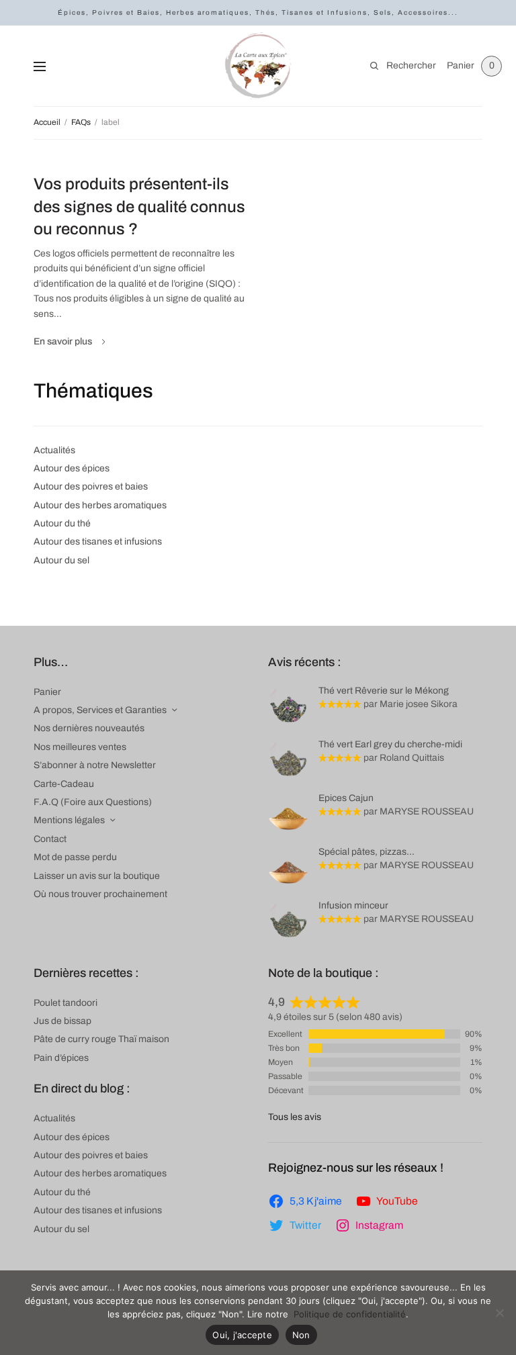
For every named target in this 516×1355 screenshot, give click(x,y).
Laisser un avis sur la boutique (97, 876)
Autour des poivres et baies (91, 486)
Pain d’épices (61, 1058)
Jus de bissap (62, 1021)
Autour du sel (61, 560)
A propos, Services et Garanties (100, 710)
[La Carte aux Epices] (258, 65)
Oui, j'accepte (242, 1334)
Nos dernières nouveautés (89, 728)
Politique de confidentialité (350, 1314)
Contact (50, 839)
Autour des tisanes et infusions (98, 541)
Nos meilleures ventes (80, 747)
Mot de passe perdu (75, 857)
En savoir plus (63, 341)
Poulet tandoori (65, 1003)
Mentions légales (69, 820)
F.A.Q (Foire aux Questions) (93, 802)
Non (301, 1334)
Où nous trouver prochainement (100, 894)
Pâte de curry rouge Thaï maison (101, 1039)
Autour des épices (72, 468)
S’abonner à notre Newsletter (95, 765)
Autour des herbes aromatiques (100, 505)
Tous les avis (294, 1117)
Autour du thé (62, 523)
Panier (47, 692)
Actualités (54, 450)
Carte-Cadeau (64, 784)
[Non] (499, 1312)
